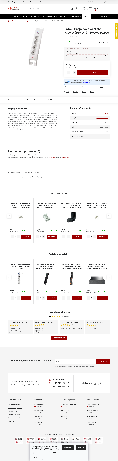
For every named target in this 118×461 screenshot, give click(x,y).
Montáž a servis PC (92, 416)
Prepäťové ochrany (103, 118)
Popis (9, 100)
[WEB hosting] (87, 442)
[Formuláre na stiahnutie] (53, 439)
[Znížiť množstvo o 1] (68, 72)
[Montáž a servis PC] (64, 442)
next (109, 216)
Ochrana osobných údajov (30, 2)
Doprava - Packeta (57, 434)
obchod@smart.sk (60, 379)
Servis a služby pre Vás (93, 405)
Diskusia (28, 100)
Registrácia (106, 2)
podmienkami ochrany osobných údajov (82, 366)
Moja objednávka (12, 411)
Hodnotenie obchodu (59, 312)
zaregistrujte (66, 157)
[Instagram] (99, 383)
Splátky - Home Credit (69, 434)
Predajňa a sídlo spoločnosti (68, 405)
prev (9, 216)
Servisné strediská (92, 422)
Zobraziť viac (59, 338)
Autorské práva (38, 422)
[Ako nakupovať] (64, 439)
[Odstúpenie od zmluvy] (30, 439)
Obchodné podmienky (14, 2)
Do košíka (92, 72)
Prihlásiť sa (103, 361)
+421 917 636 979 (61, 386)
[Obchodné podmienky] (19, 439)
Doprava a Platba (65, 410)
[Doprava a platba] (87, 439)
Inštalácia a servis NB (92, 410)
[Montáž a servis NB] (53, 442)
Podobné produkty (53, 100)
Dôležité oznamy (39, 405)
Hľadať (71, 9)
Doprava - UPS (47, 434)
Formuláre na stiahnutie (14, 418)
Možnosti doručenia (104, 43)
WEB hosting (64, 416)
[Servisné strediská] (76, 442)
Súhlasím (81, 448)
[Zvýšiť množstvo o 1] (74, 72)
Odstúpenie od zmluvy (14, 414)
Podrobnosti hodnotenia (89, 37)
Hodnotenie (18, 100)
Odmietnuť (67, 448)
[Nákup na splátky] (76, 439)
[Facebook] (95, 383)
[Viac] (104, 16)
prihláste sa (52, 157)
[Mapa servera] (99, 442)
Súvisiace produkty (39, 100)
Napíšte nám (11, 421)
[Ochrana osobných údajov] (42, 439)
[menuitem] (15, 16)
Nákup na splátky (38, 410)
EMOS (101, 87)
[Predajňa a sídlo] (30, 442)
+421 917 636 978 (85, 8)
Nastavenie (37, 458)
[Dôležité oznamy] (99, 439)
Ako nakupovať (38, 416)
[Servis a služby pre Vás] (42, 442)
